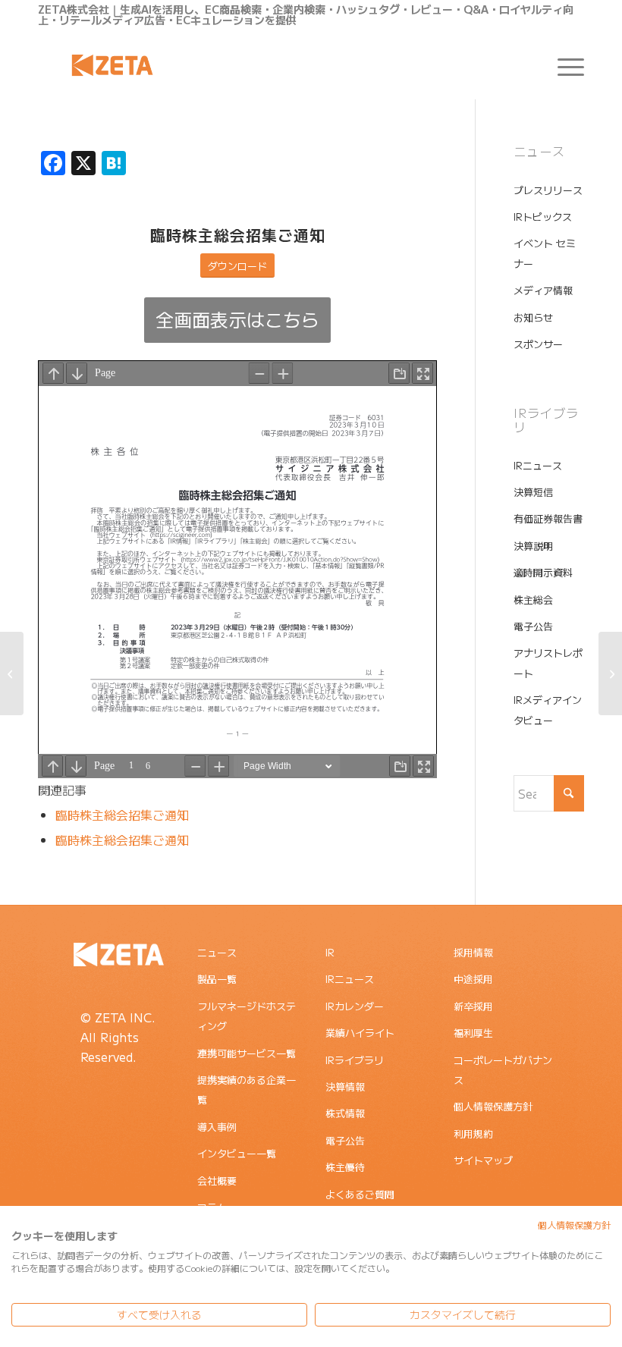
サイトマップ (483, 1160)
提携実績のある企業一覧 (246, 1089)
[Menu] (563, 65)
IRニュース (538, 465)
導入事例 (217, 1126)
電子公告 (533, 626)
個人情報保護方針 (493, 1106)
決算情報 (345, 1086)
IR (330, 952)
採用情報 (473, 952)
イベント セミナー (545, 253)
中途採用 (473, 979)
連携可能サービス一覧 (246, 1053)
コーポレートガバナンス (503, 1070)
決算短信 (533, 492)
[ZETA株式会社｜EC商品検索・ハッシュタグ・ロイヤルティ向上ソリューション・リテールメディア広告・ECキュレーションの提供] (112, 65)
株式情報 (345, 1113)
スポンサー (538, 344)
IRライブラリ (354, 1060)
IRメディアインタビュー (548, 709)
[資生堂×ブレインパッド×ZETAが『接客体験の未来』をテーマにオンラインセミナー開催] (610, 673)
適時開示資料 (543, 572)
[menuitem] (563, 65)
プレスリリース (548, 190)
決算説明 (533, 545)
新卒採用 (473, 1006)
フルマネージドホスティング (246, 1016)
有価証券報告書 (548, 518)
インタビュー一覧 (236, 1153)
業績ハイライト (359, 1032)
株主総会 (533, 599)
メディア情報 (543, 290)
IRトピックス (543, 216)
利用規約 (473, 1133)
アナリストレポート (548, 662)
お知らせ (533, 317)
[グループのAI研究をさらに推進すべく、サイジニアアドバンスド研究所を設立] (12, 673)
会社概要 (217, 1180)
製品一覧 (217, 979)
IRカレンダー (354, 1006)
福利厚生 (473, 1032)
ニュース (217, 952)
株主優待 (345, 1167)
